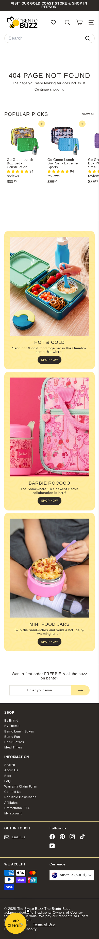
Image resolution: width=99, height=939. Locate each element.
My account (13, 813)
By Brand (11, 720)
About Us (11, 770)
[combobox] (49, 38)
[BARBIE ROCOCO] (49, 427)
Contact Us (12, 792)
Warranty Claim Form (20, 786)
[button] (18, 171)
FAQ (7, 781)
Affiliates (11, 803)
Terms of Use (44, 924)
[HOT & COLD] (49, 286)
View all (88, 114)
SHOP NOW (49, 359)
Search (9, 765)
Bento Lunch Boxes (19, 731)
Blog (7, 776)
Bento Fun (12, 737)
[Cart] (79, 22)
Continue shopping (49, 89)
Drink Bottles (14, 742)
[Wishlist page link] (56, 22)
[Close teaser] (27, 911)
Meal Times (13, 747)
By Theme (12, 726)
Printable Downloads (20, 797)
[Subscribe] (80, 690)
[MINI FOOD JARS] (49, 568)
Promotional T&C (17, 808)
